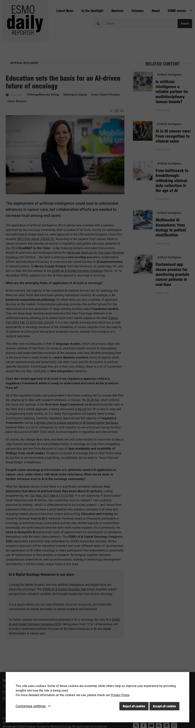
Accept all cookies (164, 706)
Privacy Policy (120, 695)
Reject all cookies (134, 706)
